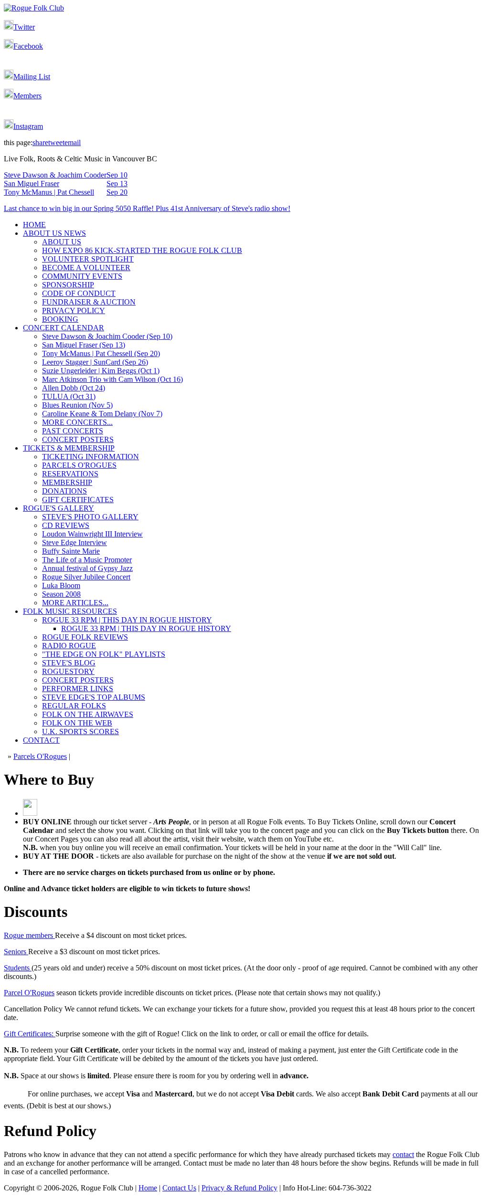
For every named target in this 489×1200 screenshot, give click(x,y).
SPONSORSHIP (68, 285)
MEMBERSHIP (67, 482)
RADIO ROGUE (69, 646)
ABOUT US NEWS (54, 233)
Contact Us (179, 1188)
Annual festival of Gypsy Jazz (87, 568)
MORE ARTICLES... (75, 603)
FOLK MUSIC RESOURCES (70, 611)
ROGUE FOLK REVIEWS (85, 637)
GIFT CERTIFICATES (78, 499)
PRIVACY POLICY (73, 310)
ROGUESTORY (68, 671)
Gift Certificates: (29, 1034)
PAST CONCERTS (72, 431)
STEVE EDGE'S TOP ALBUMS (93, 697)
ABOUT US (61, 242)
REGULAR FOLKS (74, 706)
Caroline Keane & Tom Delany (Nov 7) (102, 414)
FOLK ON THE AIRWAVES (87, 714)
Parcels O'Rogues (40, 756)
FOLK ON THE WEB (77, 723)
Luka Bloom (61, 585)
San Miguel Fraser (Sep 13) (83, 345)
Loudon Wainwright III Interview (92, 534)
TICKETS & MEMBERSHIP (69, 448)
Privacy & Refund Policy (239, 1188)
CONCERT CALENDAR (63, 328)
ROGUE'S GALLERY (58, 508)
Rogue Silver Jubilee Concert (86, 577)
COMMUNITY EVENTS (82, 276)
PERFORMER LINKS (77, 688)
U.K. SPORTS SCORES (80, 731)
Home (147, 1188)
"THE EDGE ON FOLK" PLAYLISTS (103, 654)
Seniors (16, 951)
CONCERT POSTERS (78, 439)
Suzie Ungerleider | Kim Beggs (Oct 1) (100, 371)
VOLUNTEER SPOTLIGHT (88, 259)
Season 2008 (61, 594)
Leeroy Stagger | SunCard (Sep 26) (95, 362)
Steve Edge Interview (74, 542)
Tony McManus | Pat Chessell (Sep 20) (101, 353)
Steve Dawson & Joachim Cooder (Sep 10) (107, 336)
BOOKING (60, 319)
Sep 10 (117, 175)
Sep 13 (117, 183)
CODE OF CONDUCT (79, 293)
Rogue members (29, 935)
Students (18, 968)
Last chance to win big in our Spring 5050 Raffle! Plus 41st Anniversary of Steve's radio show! (147, 208)
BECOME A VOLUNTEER (86, 267)
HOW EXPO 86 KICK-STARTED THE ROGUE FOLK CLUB (142, 250)
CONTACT (41, 740)
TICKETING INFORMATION (90, 457)
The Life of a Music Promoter (87, 560)
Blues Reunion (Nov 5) (77, 405)
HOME (34, 225)
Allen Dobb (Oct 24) (73, 388)
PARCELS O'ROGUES (79, 465)
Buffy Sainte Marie (71, 551)
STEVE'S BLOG (69, 663)
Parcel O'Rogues (29, 993)
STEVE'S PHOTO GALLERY (90, 517)
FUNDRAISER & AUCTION (89, 302)
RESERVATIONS (70, 474)
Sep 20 (117, 192)
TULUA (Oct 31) (69, 396)
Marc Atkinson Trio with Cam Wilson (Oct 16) (112, 379)
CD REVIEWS (65, 525)
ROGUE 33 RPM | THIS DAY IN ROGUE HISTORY (127, 620)
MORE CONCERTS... (77, 422)
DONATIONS (64, 491)
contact (403, 1154)
